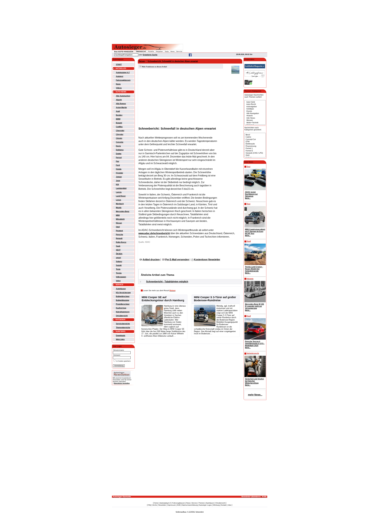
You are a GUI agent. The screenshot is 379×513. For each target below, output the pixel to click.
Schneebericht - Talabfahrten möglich (167, 281)
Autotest (119, 76)
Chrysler (119, 134)
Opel (118, 227)
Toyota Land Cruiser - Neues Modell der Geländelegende (254, 269)
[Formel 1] (255, 148)
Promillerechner (123, 304)
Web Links (120, 339)
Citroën (119, 138)
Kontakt (223, 505)
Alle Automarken (123, 96)
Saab (118, 246)
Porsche (119, 235)
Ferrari (119, 158)
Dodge (118, 154)
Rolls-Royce (121, 242)
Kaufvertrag (121, 308)
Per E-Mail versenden (177, 259)
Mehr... (247, 198)
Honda (118, 169)
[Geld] (255, 155)
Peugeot (119, 231)
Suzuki (119, 265)
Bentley (119, 115)
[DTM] (255, 142)
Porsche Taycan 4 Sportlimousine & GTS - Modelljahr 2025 (255, 343)
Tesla (118, 269)
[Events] (255, 111)
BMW (118, 119)
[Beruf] (255, 135)
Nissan (119, 223)
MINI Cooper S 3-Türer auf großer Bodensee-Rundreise (215, 299)
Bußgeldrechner (123, 296)
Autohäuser (121, 289)
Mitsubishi (120, 219)
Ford (118, 165)
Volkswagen (121, 277)
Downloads (120, 336)
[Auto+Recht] (255, 104)
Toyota (119, 273)
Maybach (120, 204)
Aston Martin (121, 107)
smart (118, 258)
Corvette (119, 142)
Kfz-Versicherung (123, 293)
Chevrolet (120, 131)
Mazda (118, 208)
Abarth (119, 100)
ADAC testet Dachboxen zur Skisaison (251, 194)
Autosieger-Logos (205, 505)
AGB (178, 505)
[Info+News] (255, 118)
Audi (118, 111)
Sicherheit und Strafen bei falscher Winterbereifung (254, 381)
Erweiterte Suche (150, 55)
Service (194, 503)
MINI (118, 215)
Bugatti (119, 123)
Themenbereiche (123, 328)
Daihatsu (119, 150)
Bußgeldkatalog (122, 300)
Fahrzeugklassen (123, 80)
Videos (119, 88)
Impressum (171, 505)
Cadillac (119, 127)
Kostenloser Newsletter (207, 259)
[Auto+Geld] (255, 102)
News (118, 84)
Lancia (119, 192)
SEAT (118, 250)
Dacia (118, 146)
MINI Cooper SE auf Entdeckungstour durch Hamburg (163, 299)
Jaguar (119, 177)
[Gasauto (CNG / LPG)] (255, 153)
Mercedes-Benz (122, 211)
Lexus (118, 200)
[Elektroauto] (255, 144)
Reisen (142, 61)
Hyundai (119, 173)
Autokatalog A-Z (123, 73)
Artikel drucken (151, 259)
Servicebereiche (123, 324)
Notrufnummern (122, 312)
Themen (201, 503)
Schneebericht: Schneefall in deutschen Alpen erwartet (173, 61)
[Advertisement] (189, 21)
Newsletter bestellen (122, 383)
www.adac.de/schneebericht (154, 233)
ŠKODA (119, 254)
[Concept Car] (255, 139)
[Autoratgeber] (255, 107)
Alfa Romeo (121, 104)
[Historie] (255, 116)
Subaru (119, 261)
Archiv (154, 505)
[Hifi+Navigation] (255, 113)
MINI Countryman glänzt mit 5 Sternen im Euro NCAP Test (255, 231)
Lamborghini (121, 188)
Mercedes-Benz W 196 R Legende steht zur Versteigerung (254, 306)
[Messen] (255, 120)
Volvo (118, 281)
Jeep (118, 181)
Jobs (229, 505)
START (119, 65)
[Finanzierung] (255, 146)
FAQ (149, 505)
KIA (117, 184)
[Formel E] (255, 151)
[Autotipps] (255, 109)
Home (156, 503)
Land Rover (121, 196)
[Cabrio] (255, 137)
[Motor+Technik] (255, 123)
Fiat (117, 161)
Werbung (216, 505)
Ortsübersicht (122, 316)
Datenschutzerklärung (190, 505)
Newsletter (162, 505)
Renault (119, 238)
